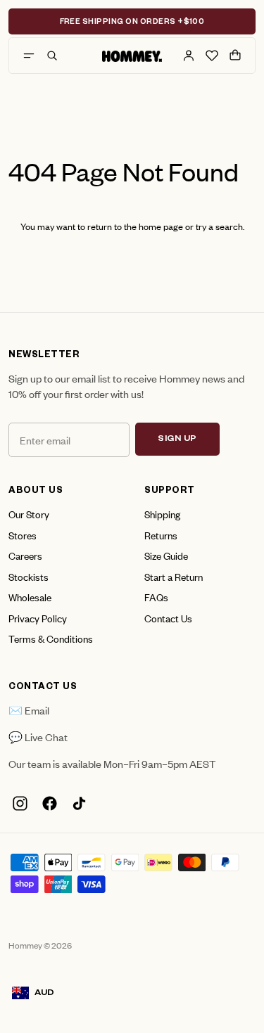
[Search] (52, 55)
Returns (160, 534)
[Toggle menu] (29, 55)
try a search (219, 226)
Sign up (177, 439)
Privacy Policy (37, 617)
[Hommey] (132, 55)
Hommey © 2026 (40, 945)
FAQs (156, 596)
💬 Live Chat (38, 736)
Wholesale (29, 596)
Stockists (28, 576)
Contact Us (168, 617)
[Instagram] (19, 804)
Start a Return (173, 576)
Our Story (28, 513)
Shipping (162, 513)
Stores (22, 534)
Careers (25, 555)
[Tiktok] (79, 804)
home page (161, 226)
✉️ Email (28, 709)
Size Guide (166, 555)
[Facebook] (49, 804)
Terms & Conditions (50, 638)
